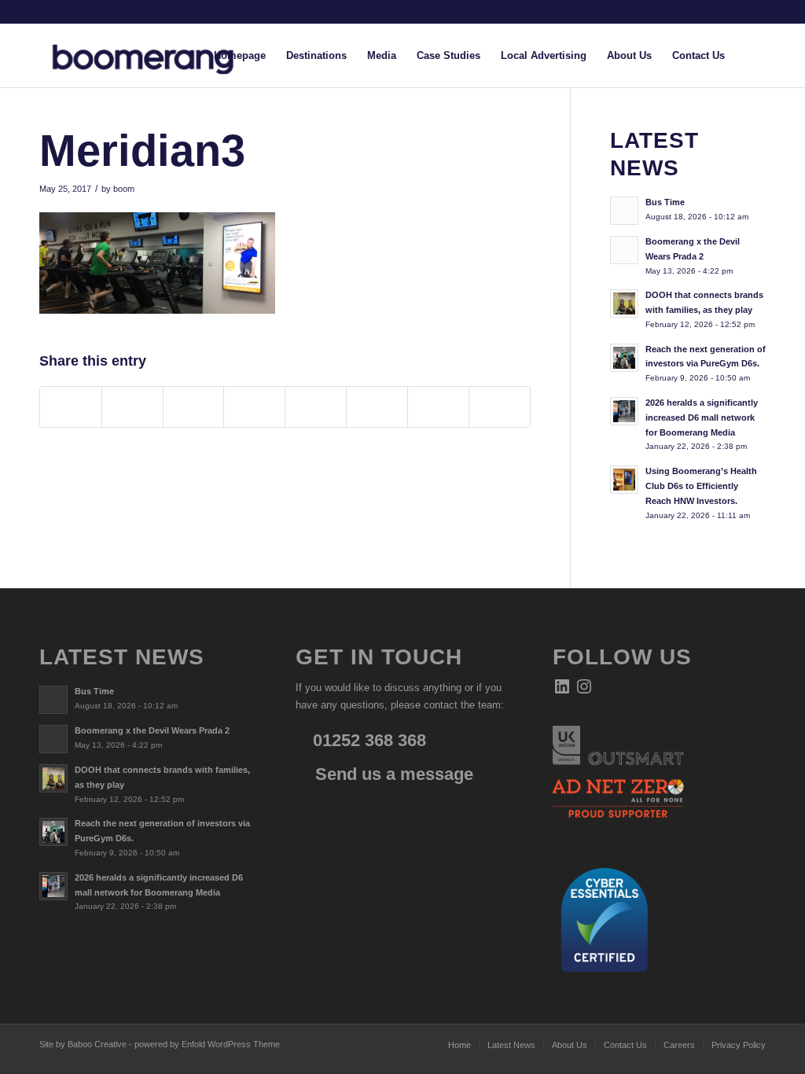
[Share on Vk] (377, 407)
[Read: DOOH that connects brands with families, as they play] (624, 303)
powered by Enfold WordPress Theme (207, 1044)
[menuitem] (240, 55)
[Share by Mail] (499, 407)
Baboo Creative (97, 1044)
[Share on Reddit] (438, 407)
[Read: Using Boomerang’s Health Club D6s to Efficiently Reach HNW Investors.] (624, 479)
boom (123, 188)
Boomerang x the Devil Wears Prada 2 (152, 730)
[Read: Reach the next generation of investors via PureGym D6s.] (624, 358)
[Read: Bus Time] (624, 211)
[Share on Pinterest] (194, 407)
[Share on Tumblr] (315, 407)
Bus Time (665, 202)
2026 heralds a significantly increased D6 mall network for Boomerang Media (701, 417)
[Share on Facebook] (70, 407)
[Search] (750, 55)
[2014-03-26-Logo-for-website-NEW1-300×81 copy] (155, 55)
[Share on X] (132, 407)
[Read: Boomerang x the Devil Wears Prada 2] (624, 250)
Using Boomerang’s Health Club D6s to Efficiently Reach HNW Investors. (701, 486)
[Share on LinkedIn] (254, 407)
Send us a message (392, 774)
